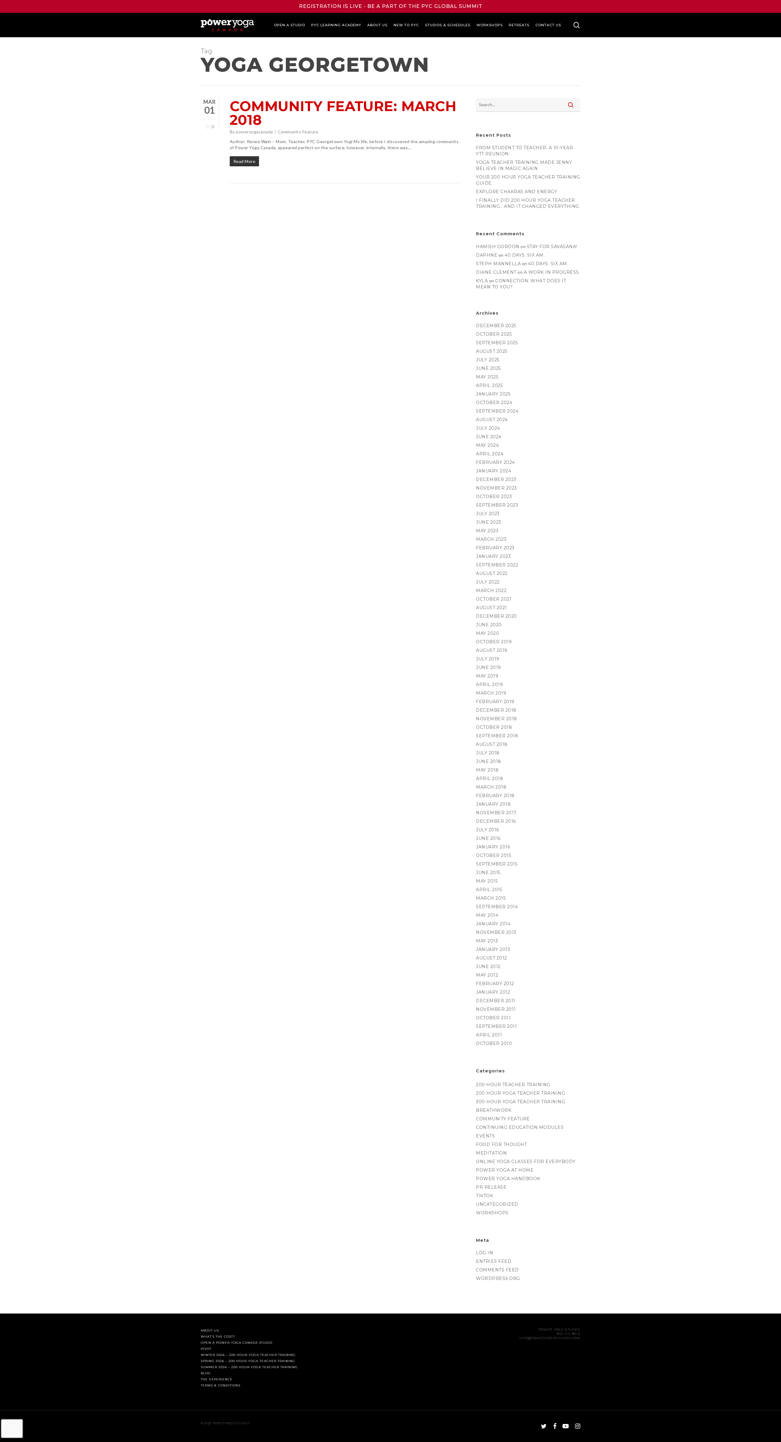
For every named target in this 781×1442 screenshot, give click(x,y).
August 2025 (491, 351)
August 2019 (491, 650)
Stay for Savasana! (552, 246)
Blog (206, 1373)
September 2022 (497, 565)
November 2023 (496, 488)
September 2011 (496, 1026)
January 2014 (493, 924)
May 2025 (487, 377)
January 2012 (493, 992)
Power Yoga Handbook (508, 1178)
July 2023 (488, 513)
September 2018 (497, 736)
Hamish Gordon (498, 246)
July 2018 (488, 753)
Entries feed (493, 1261)
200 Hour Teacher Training (513, 1084)
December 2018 (496, 710)
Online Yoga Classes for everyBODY (526, 1161)
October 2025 (494, 334)
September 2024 (497, 411)
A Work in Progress (551, 272)
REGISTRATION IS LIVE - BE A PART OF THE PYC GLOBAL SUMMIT (390, 6)
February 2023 (495, 548)
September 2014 (497, 906)
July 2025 (487, 360)
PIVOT (206, 1349)
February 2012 (495, 983)
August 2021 (491, 607)
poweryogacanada (254, 131)
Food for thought (501, 1144)
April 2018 (489, 778)
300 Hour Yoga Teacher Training (520, 1101)
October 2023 (494, 496)
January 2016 (493, 847)
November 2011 (496, 1009)
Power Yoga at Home (505, 1170)
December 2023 (496, 479)
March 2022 (491, 590)
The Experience (216, 1379)
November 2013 (496, 932)
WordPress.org (498, 1278)
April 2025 (489, 385)
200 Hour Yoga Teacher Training (520, 1093)
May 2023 (487, 530)
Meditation (491, 1153)
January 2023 (493, 556)
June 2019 (488, 667)
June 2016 (488, 838)
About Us (210, 1330)
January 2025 (493, 394)
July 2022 (488, 582)
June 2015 (488, 872)
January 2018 (493, 804)
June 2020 (489, 624)
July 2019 (487, 659)
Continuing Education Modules (519, 1127)
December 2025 (496, 325)
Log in (484, 1253)
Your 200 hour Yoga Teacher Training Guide (528, 180)
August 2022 (492, 573)
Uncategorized (497, 1204)
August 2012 (491, 958)
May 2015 (487, 881)
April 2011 (489, 1035)
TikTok (484, 1195)
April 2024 (489, 454)
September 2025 (497, 342)
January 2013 (493, 949)
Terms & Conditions (220, 1385)
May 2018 (487, 770)
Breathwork (493, 1110)
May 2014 (487, 915)
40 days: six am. (525, 255)
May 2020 (487, 633)
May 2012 (487, 975)
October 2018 (494, 727)
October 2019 (494, 642)
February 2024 (495, 462)
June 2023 (488, 522)
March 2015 (491, 898)
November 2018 (496, 718)
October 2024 (494, 402)
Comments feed (497, 1270)
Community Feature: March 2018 (343, 113)
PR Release (491, 1187)
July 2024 (488, 428)
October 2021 (493, 599)
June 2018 (488, 761)
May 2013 (487, 941)
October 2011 (493, 1018)
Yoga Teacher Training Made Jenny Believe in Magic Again (524, 165)
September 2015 (496, 864)
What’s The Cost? (218, 1337)
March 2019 (491, 693)
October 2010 (494, 1043)
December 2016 (496, 821)
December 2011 (495, 1000)
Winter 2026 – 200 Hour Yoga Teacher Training (248, 1355)
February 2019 (495, 701)
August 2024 (492, 419)
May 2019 (487, 676)
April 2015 (489, 889)
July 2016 (487, 830)
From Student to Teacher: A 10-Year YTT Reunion (524, 151)
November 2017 (496, 812)
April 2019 (489, 684)
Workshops (492, 1213)
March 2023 (491, 539)
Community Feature (298, 131)
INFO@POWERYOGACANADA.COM (549, 1338)
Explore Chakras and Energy (516, 191)
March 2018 (491, 787)
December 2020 (496, 616)
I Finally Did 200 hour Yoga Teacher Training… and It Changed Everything (527, 203)
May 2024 (487, 445)
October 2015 (493, 855)
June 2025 (488, 368)
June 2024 (489, 436)
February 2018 (495, 795)
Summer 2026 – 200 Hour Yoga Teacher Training (249, 1367)
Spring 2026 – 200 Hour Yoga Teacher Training (248, 1361)
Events (485, 1136)
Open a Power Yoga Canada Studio (236, 1343)
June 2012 (488, 966)
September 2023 (497, 505)
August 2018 (492, 744)
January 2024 (493, 471)
